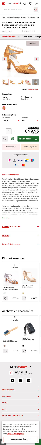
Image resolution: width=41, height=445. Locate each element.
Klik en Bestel (25, 139)
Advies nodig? (11, 147)
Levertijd (38, 37)
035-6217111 (22, 372)
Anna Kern (6, 99)
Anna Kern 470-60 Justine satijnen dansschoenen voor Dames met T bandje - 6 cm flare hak (29, 286)
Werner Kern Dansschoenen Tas (28, 338)
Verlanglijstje (31, 3)
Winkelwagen (37, 3)
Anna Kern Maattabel (25, 37)
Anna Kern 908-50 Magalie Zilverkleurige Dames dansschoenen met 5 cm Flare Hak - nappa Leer (10, 288)
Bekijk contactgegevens (15, 434)
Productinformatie (9, 37)
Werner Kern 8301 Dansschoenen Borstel (10, 340)
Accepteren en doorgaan (21, 439)
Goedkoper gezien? (30, 147)
